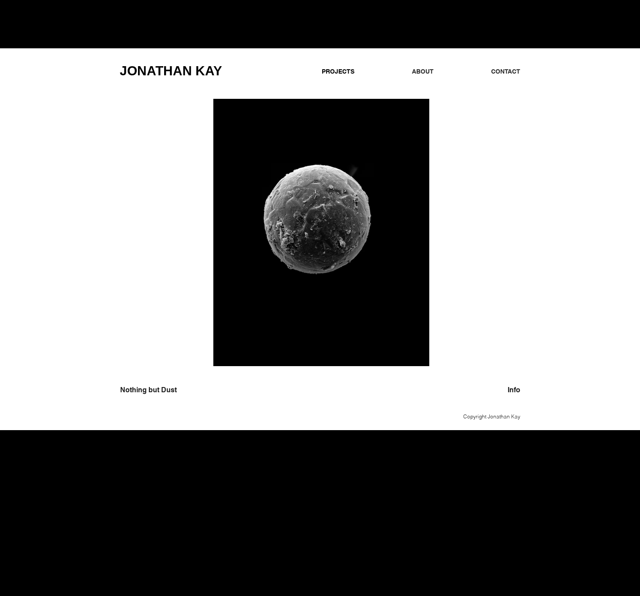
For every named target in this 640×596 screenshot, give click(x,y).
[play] (499, 358)
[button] (319, 232)
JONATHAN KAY (171, 71)
